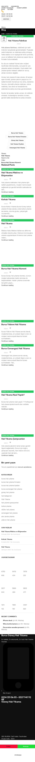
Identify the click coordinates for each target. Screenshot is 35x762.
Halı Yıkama (6, 223)
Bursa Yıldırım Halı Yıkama (13, 324)
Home (3, 33)
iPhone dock (7, 620)
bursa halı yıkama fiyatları (10, 485)
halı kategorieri (6, 496)
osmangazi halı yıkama (17, 147)
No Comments (15, 534)
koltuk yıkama (6, 506)
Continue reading (7, 192)
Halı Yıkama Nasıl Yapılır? (13, 395)
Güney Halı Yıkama (11, 701)
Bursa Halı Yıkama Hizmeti (13, 268)
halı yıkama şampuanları (10, 503)
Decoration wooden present (13, 627)
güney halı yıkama (17, 140)
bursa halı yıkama (11, 33)
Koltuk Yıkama (8, 199)
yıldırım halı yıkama (8, 520)
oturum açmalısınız (24, 467)
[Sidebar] (2, 742)
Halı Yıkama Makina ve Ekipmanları (13, 531)
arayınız (6, 19)
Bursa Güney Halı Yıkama (14, 635)
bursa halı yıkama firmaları (17, 136)
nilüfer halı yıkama (7, 510)
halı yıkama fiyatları (17, 144)
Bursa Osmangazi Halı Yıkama (15, 348)
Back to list (5, 158)
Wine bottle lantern (10, 624)
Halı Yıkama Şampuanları (13, 438)
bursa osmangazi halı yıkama (11, 489)
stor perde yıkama (7, 516)
